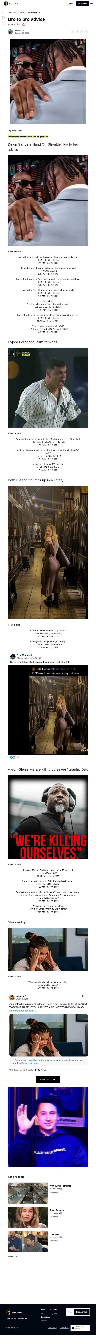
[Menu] (91, 3)
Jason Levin (19, 31)
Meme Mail (12, 13)
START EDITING (48, 1079)
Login (70, 4)
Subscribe (82, 4)
